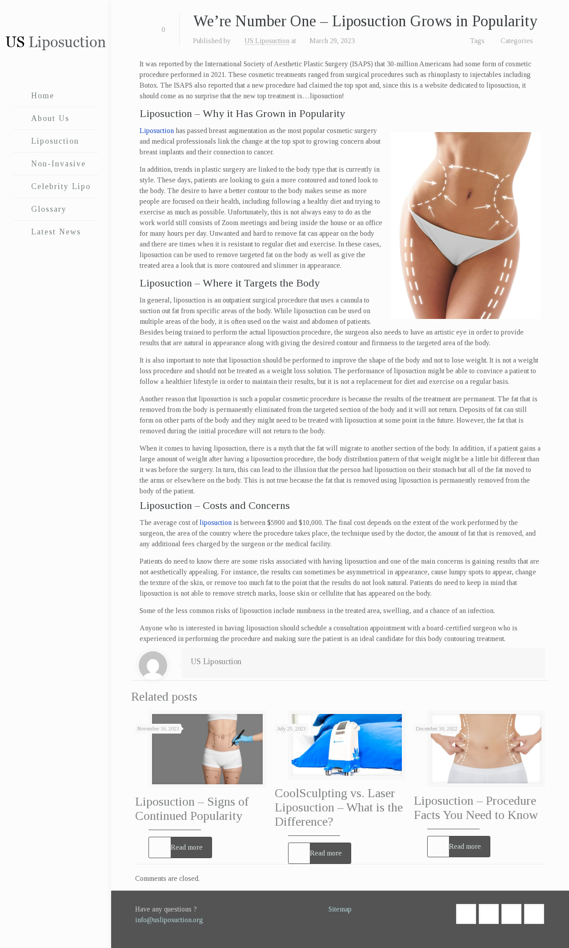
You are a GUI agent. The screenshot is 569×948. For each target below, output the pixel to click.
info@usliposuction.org (169, 920)
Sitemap (340, 909)
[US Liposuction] (55, 42)
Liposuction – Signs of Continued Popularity (192, 809)
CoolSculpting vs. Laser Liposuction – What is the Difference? (339, 807)
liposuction (216, 522)
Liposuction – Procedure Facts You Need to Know (476, 808)
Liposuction (157, 130)
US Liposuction (266, 40)
